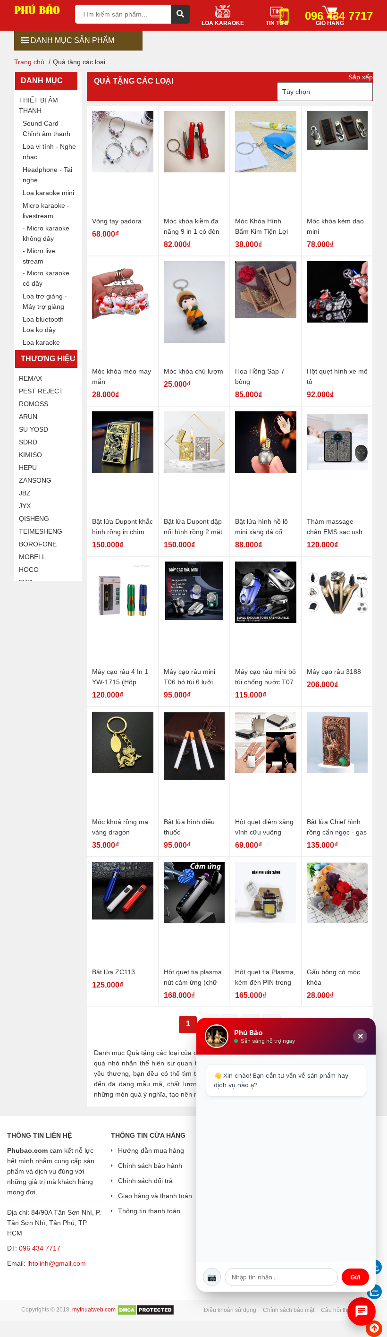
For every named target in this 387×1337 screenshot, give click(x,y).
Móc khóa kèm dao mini (335, 226)
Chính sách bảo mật (288, 1310)
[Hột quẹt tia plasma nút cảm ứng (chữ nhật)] (194, 913)
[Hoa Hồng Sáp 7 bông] (265, 312)
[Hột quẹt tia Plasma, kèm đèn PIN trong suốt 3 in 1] (265, 913)
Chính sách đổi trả (145, 1180)
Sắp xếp (360, 77)
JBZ (25, 493)
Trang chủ (29, 62)
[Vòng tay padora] (122, 162)
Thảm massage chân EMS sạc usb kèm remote (334, 527)
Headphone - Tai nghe (47, 175)
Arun (28, 416)
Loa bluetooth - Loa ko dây (45, 324)
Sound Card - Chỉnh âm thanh (46, 128)
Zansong (35, 480)
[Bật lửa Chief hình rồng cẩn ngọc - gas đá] (337, 763)
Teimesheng (40, 531)
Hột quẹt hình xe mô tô (337, 376)
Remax (30, 378)
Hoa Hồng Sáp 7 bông (260, 376)
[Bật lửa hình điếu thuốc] (194, 763)
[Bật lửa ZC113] (122, 913)
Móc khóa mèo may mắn (121, 376)
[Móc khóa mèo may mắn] (122, 312)
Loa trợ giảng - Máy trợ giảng (45, 301)
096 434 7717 (39, 1248)
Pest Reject (41, 391)
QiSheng (34, 518)
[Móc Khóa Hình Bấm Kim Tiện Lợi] (265, 162)
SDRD (28, 442)
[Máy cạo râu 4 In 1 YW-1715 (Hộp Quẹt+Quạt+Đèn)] (122, 613)
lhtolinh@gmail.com (56, 1263)
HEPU (28, 467)
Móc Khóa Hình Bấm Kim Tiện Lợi (261, 226)
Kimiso (30, 455)
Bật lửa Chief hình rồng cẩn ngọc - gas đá (337, 827)
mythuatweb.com (94, 1309)
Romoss (33, 404)
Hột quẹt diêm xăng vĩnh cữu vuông (264, 827)
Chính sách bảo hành (150, 1165)
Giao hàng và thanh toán (155, 1196)
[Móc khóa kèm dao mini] (337, 162)
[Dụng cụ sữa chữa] (41, 8)
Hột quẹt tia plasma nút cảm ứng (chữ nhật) (193, 978)
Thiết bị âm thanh (38, 105)
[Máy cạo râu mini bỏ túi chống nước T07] (265, 613)
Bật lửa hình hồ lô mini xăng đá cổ (261, 527)
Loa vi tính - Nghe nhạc (49, 152)
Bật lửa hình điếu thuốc (189, 827)
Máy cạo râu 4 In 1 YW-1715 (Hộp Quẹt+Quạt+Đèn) (120, 677)
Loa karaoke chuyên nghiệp (45, 348)
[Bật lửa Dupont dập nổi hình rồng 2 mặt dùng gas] (194, 462)
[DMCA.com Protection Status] (145, 1309)
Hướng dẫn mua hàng (151, 1150)
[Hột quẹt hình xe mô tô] (337, 312)
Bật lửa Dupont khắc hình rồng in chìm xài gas (122, 527)
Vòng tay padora (117, 221)
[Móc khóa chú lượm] (194, 312)
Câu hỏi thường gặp (347, 1310)
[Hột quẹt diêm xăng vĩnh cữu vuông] (265, 763)
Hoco (29, 569)
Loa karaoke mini (48, 192)
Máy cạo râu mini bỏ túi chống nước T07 (265, 677)
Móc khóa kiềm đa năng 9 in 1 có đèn (191, 226)
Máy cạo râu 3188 (334, 671)
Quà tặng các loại (133, 81)
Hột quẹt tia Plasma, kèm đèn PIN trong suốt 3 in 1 (265, 978)
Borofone (38, 544)
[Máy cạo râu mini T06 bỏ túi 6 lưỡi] (194, 613)
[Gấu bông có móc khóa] (337, 913)
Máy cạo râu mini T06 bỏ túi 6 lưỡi (189, 677)
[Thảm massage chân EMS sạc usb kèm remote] (337, 462)
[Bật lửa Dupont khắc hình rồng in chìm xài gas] (122, 462)
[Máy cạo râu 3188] (337, 613)
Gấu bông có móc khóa (333, 977)
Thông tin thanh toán (149, 1211)
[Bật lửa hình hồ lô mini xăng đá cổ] (265, 462)
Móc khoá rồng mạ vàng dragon (120, 827)
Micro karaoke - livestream (46, 211)
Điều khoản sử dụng (230, 1310)
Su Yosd (33, 429)
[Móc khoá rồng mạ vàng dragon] (122, 763)
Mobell (32, 557)
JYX (25, 506)
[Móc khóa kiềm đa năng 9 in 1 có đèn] (194, 162)
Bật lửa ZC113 (113, 972)
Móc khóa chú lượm (193, 371)
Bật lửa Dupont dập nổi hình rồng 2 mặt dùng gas (193, 527)
